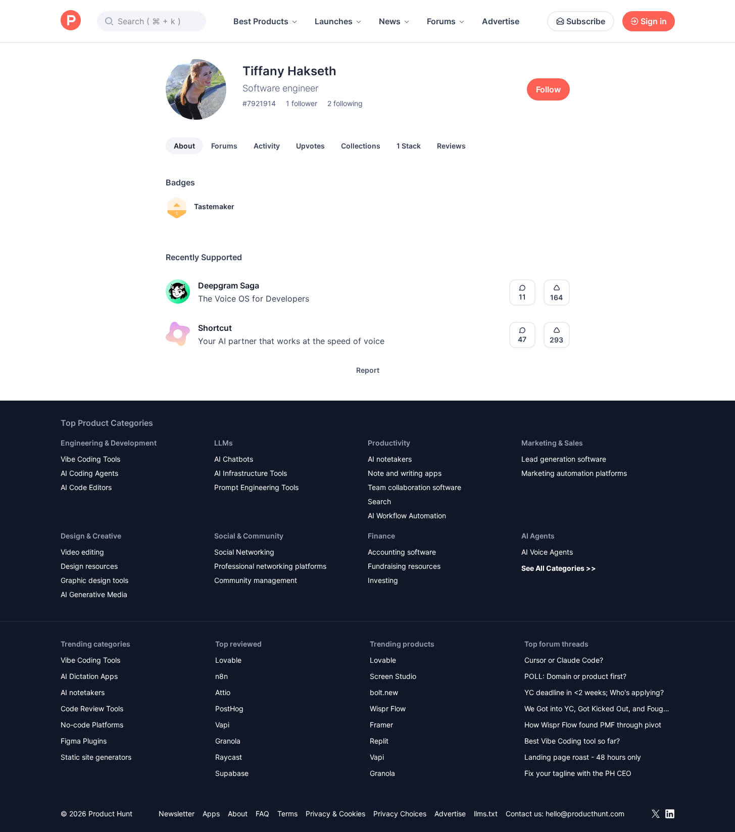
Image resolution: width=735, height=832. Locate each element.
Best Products (260, 21)
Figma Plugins (84, 741)
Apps (211, 813)
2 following (345, 103)
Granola (227, 741)
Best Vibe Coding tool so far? (572, 741)
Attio (222, 692)
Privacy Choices (399, 813)
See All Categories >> (558, 568)
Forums (441, 21)
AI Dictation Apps (89, 676)
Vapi (222, 724)
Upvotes (310, 145)
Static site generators (96, 757)
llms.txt (486, 813)
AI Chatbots (233, 459)
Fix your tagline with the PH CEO (577, 773)
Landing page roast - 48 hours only (582, 757)
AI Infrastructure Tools (250, 473)
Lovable (228, 660)
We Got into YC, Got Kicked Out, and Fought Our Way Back (597, 709)
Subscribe (585, 21)
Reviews (451, 145)
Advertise (500, 21)
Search (379, 501)
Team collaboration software (414, 487)
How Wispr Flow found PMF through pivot (592, 724)
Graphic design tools (94, 580)
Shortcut (215, 328)
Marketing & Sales (552, 442)
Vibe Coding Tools (90, 459)
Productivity (389, 442)
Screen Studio (393, 676)
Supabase (232, 773)
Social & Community (248, 535)
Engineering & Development (109, 442)
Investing (383, 580)
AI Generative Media (94, 594)
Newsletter (176, 813)
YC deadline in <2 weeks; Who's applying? (594, 692)
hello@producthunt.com (585, 813)
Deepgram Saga (228, 285)
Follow (548, 89)
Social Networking (244, 552)
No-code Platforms (92, 724)
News (390, 21)
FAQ (262, 813)
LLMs (223, 442)
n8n (221, 676)
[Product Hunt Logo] (71, 21)
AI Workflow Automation (407, 515)
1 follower (301, 103)
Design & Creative (91, 535)
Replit (379, 741)
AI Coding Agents (89, 473)
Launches (334, 21)
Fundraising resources (404, 566)
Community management (255, 580)
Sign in (654, 21)
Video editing (82, 552)
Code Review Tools (92, 708)
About (184, 145)
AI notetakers (390, 459)
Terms (287, 813)
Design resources (89, 566)
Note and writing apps (405, 473)
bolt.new (384, 692)
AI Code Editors (86, 487)
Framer (381, 724)
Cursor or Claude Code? (563, 660)
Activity (267, 145)
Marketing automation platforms (574, 473)
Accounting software (402, 552)
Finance (381, 535)
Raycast (228, 757)
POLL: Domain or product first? (575, 676)
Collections (360, 145)
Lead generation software (563, 459)
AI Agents (538, 535)
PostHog (229, 708)
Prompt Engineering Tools (256, 487)
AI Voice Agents (547, 552)
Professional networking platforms (270, 566)
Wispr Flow (388, 708)
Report (367, 370)
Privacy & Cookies (335, 813)
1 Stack (409, 145)
